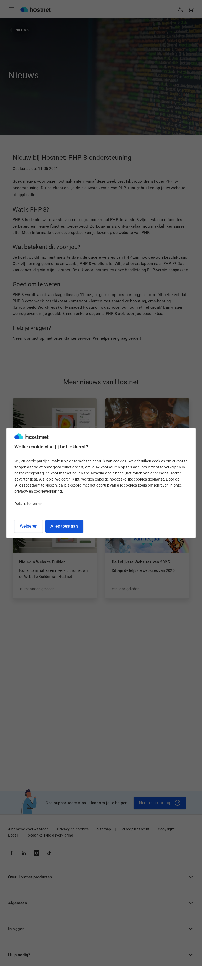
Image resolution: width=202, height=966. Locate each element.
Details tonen (25, 504)
